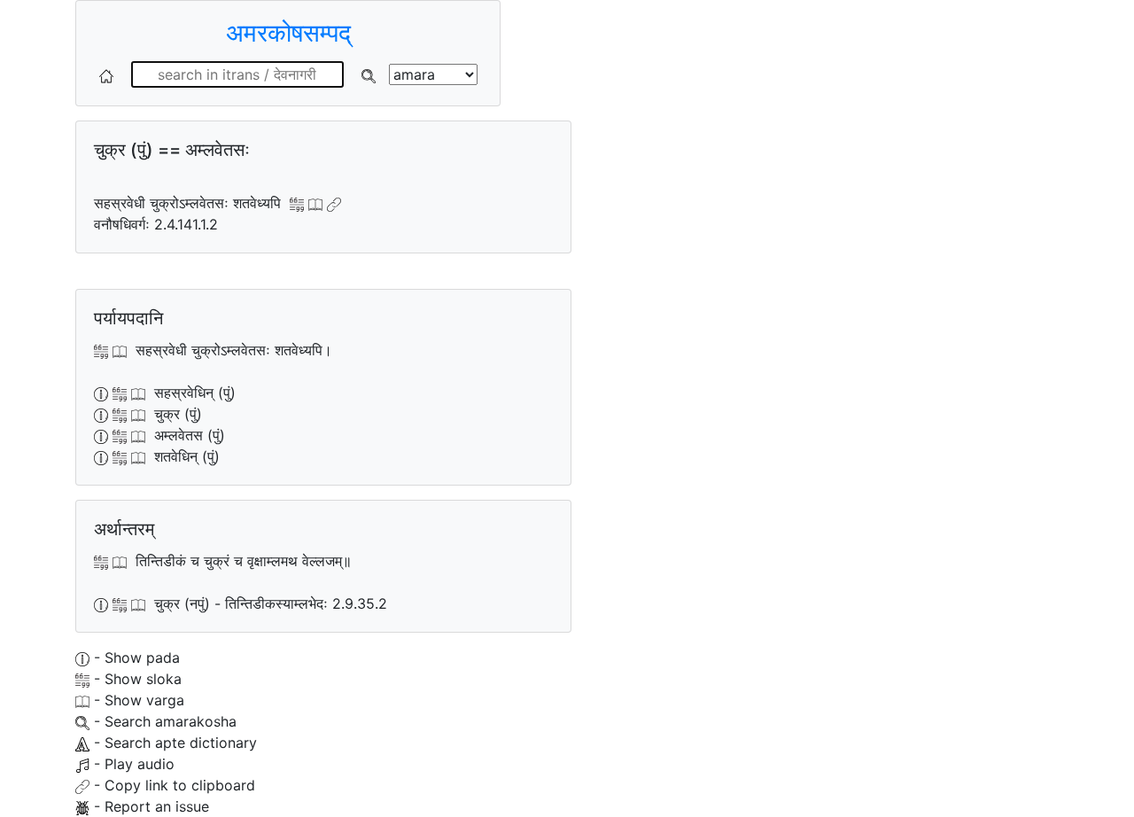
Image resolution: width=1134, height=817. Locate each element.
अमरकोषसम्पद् (288, 33)
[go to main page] (106, 74)
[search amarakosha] (368, 74)
